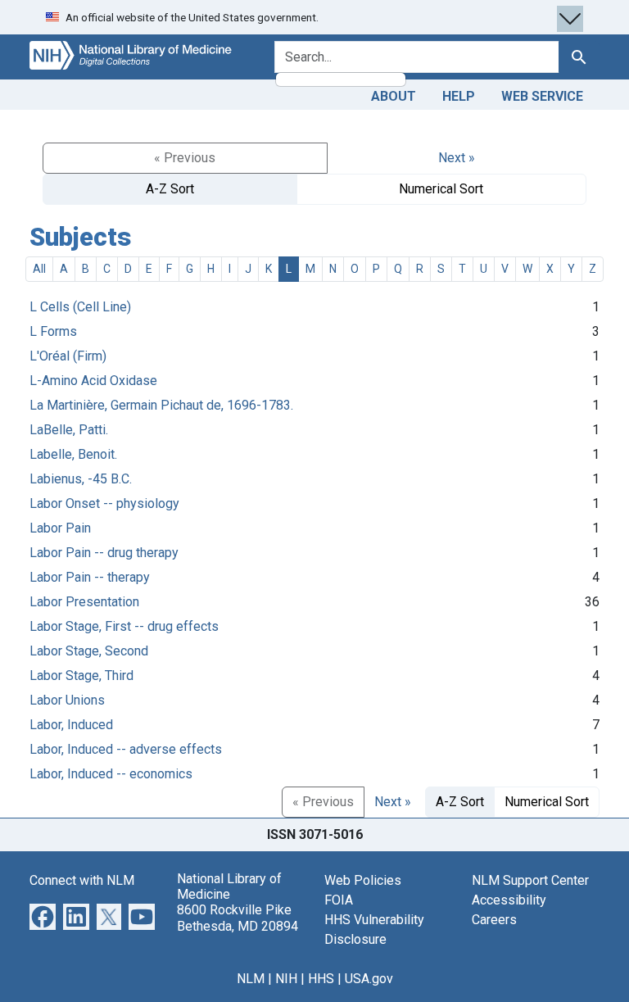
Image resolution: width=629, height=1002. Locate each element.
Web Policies (362, 880)
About (393, 96)
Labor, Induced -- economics (110, 774)
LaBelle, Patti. (68, 430)
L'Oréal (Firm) (67, 356)
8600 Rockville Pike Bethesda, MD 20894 (237, 917)
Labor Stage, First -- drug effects (124, 626)
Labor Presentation (84, 602)
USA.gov (369, 978)
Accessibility (509, 900)
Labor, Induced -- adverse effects (125, 749)
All (39, 268)
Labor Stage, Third (81, 675)
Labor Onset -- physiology (104, 503)
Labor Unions (67, 700)
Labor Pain (60, 528)
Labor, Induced (71, 724)
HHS (321, 978)
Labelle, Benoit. (73, 454)
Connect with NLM (81, 880)
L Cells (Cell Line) (80, 307)
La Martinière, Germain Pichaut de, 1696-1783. (161, 405)
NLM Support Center (530, 880)
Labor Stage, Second (88, 651)
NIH (286, 978)
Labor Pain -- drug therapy (104, 552)
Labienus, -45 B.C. (80, 479)
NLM (251, 978)
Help (458, 96)
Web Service (542, 96)
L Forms (53, 331)
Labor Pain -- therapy (89, 577)
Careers (494, 919)
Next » (456, 157)
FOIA (338, 900)
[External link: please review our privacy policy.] (42, 915)
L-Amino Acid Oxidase (93, 380)
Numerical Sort (441, 189)
